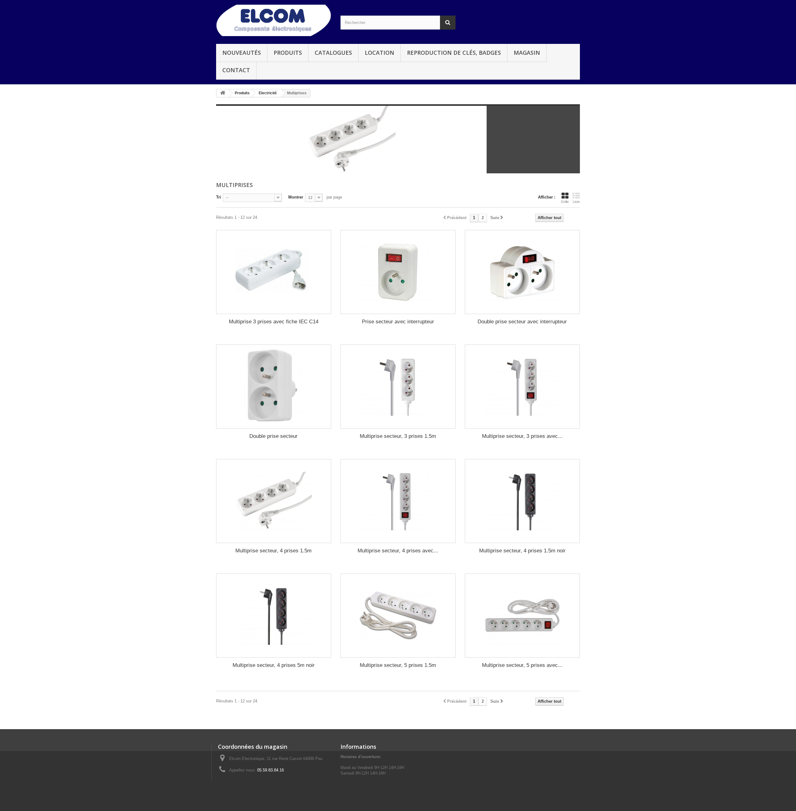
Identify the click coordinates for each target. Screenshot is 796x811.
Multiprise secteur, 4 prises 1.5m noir (522, 551)
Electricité (268, 93)
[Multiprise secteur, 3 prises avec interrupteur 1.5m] (522, 386)
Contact (236, 70)
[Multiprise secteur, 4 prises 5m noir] (273, 615)
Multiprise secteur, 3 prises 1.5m (398, 436)
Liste (576, 202)
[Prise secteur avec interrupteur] (398, 272)
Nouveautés (241, 52)
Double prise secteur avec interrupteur (522, 322)
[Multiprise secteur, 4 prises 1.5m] (273, 501)
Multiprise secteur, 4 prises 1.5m (273, 551)
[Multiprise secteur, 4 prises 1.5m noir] (522, 501)
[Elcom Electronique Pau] (273, 20)
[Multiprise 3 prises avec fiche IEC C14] (273, 272)
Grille (565, 202)
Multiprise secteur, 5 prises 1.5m (398, 665)
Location (379, 52)
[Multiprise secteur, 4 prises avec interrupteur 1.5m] (398, 501)
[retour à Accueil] (223, 93)
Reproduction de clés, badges (454, 52)
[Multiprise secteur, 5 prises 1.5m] (398, 615)
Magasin (527, 52)
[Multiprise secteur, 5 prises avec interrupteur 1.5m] (522, 615)
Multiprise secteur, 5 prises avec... (522, 665)
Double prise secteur (273, 436)
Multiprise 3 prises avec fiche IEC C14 (273, 322)
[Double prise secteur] (273, 386)
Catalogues (333, 52)
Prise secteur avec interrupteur (398, 322)
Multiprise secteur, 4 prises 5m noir (274, 665)
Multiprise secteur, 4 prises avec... (398, 551)
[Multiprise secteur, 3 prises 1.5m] (398, 386)
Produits (288, 52)
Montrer (295, 197)
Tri (218, 197)
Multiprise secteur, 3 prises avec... (522, 436)
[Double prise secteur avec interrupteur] (522, 272)
